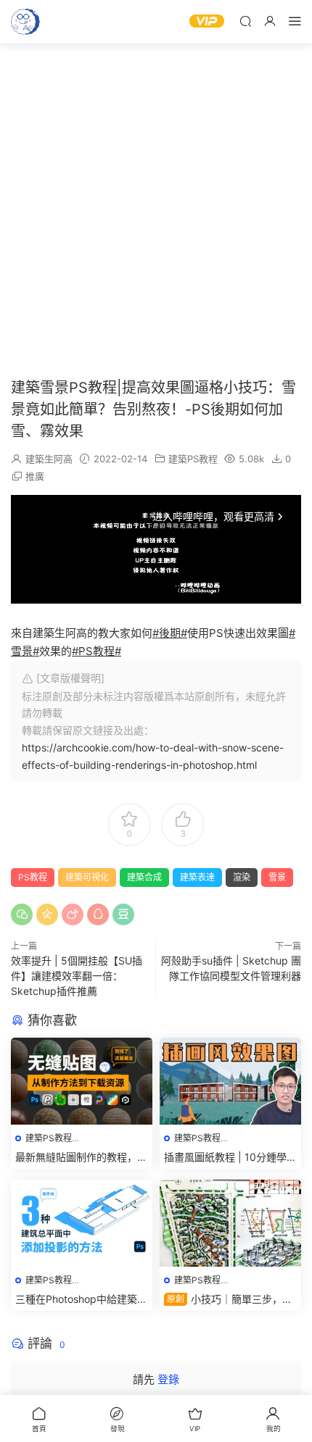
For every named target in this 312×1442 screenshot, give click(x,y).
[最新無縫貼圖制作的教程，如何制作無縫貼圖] (81, 1081)
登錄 (168, 1379)
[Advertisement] (156, 210)
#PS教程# (96, 651)
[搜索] (245, 21)
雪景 (277, 877)
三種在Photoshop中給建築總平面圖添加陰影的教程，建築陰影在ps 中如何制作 (81, 1299)
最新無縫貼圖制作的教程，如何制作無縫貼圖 (81, 1157)
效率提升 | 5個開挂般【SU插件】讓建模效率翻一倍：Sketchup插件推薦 (76, 975)
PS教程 (32, 877)
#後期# (169, 633)
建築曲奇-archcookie (25, 21)
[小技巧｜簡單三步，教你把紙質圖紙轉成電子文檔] (230, 1223)
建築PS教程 (193, 458)
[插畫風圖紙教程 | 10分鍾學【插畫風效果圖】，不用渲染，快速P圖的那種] (230, 1081)
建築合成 (144, 877)
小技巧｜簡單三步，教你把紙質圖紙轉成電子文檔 (228, 1299)
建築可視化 (87, 877)
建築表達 (197, 877)
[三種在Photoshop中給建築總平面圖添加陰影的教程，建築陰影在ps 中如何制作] (81, 1223)
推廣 (34, 476)
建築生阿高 (49, 458)
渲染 (241, 877)
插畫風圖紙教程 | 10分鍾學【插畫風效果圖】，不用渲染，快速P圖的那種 (225, 1157)
